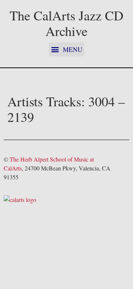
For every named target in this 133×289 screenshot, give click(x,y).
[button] (66, 49)
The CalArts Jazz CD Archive (66, 23)
